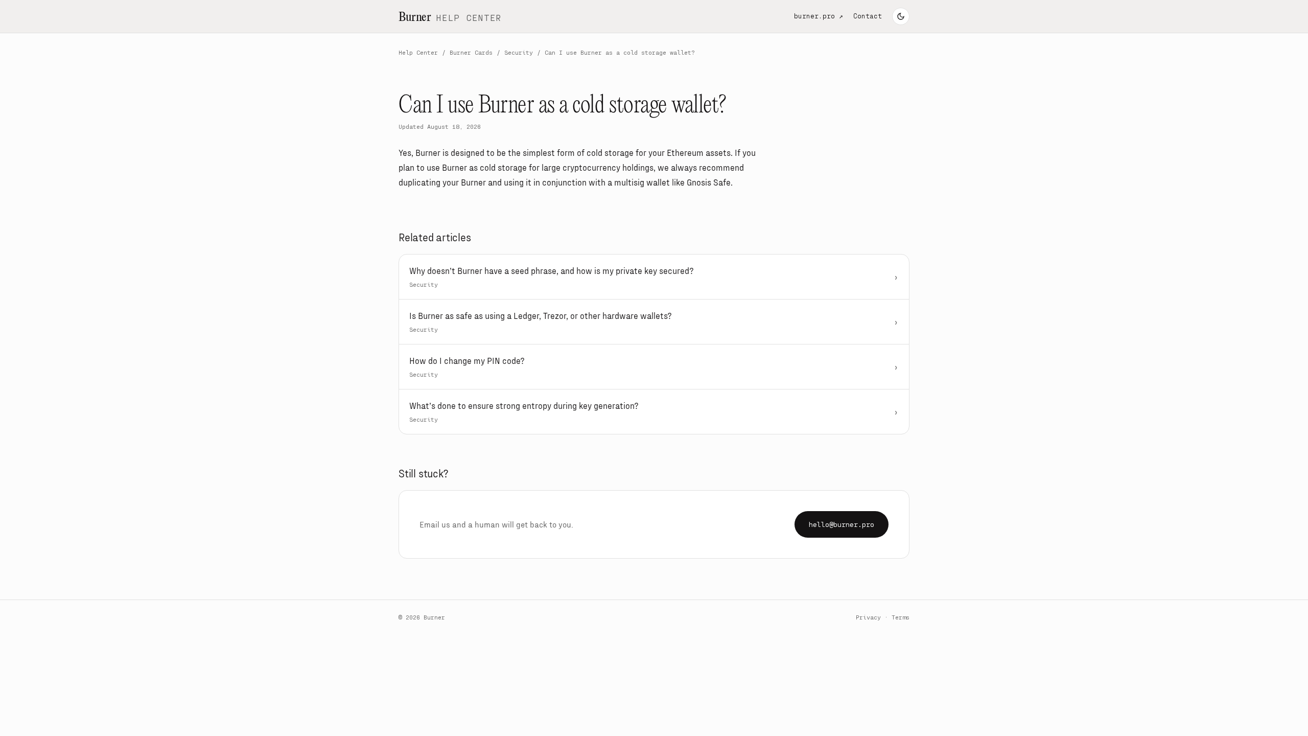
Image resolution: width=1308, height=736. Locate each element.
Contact (867, 16)
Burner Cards (471, 52)
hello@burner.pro (841, 524)
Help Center (418, 52)
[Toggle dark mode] (900, 16)
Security (518, 52)
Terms (900, 616)
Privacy (868, 616)
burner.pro (818, 16)
